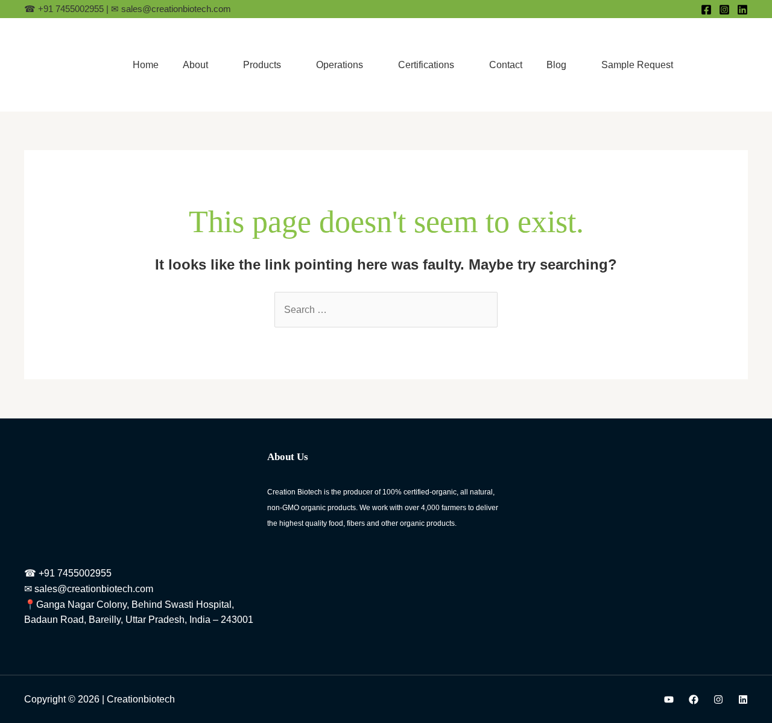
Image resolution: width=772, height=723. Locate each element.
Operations (339, 65)
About (195, 65)
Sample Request (637, 65)
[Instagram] (724, 9)
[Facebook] (706, 9)
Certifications (426, 65)
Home (146, 65)
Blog (556, 65)
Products (262, 65)
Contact (505, 65)
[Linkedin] (742, 9)
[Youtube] (669, 699)
